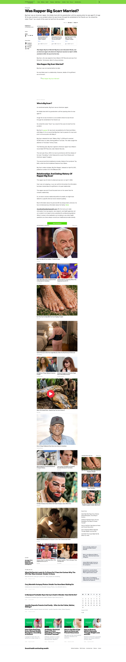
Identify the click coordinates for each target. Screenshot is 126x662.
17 (82, 603)
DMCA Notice (82, 648)
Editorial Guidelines (75, 648)
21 (94, 603)
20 (91, 603)
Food (68, 2)
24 (82, 605)
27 (91, 605)
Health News (57, 2)
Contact (99, 648)
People (27, 8)
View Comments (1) (57, 223)
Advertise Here (78, 2)
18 (85, 603)
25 (85, 605)
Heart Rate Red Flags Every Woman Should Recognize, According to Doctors (90, 515)
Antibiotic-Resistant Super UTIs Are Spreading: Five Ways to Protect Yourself (90, 521)
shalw (26, 34)
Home (39, 2)
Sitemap (95, 648)
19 (88, 603)
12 (88, 601)
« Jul (82, 612)
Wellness (42, 2)
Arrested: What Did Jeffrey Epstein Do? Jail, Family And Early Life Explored (29, 562)
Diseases (52, 2)
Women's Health (28, 626)
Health (47, 2)
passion (45, 130)
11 (85, 601)
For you (71, 2)
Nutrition (64, 2)
